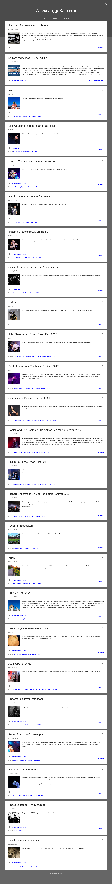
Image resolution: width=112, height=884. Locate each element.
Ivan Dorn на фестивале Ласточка (29, 196)
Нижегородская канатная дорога (28, 628)
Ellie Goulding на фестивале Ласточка (31, 125)
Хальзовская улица (20, 663)
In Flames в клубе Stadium (24, 769)
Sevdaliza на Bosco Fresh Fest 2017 (30, 398)
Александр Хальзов (56, 10)
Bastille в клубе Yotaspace (24, 840)
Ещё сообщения (56, 873)
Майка (12, 302)
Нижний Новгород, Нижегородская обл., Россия (27, 116)
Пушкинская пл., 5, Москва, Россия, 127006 (26, 293)
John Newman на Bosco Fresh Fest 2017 (32, 334)
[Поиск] (106, 4)
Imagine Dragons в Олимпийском (28, 231)
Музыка (66, 18)
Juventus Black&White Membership (29, 25)
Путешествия (55, 18)
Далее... (101, 48)
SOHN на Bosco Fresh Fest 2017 (28, 461)
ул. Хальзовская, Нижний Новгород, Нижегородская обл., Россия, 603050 (35, 689)
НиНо (11, 557)
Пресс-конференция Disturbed (27, 804)
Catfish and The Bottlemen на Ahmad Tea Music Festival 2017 (44, 430)
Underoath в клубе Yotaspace (26, 698)
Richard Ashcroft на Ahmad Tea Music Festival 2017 (38, 493)
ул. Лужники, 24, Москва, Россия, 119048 (25, 151)
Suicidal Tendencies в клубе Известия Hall (33, 267)
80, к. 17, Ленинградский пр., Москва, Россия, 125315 (29, 795)
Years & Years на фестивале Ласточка (31, 161)
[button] (103, 25)
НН (10, 90)
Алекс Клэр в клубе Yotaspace (26, 734)
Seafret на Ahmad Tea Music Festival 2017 (33, 366)
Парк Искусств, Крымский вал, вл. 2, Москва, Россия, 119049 (31, 388)
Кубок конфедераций (21, 525)
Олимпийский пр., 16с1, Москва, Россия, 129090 (27, 257)
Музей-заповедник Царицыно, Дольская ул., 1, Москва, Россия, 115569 (34, 356)
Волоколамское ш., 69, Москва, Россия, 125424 (27, 548)
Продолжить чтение (96, 80)
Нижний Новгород (19, 592)
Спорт (45, 18)
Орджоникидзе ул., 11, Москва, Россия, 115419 (27, 724)
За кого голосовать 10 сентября (27, 57)
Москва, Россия (17, 325)
